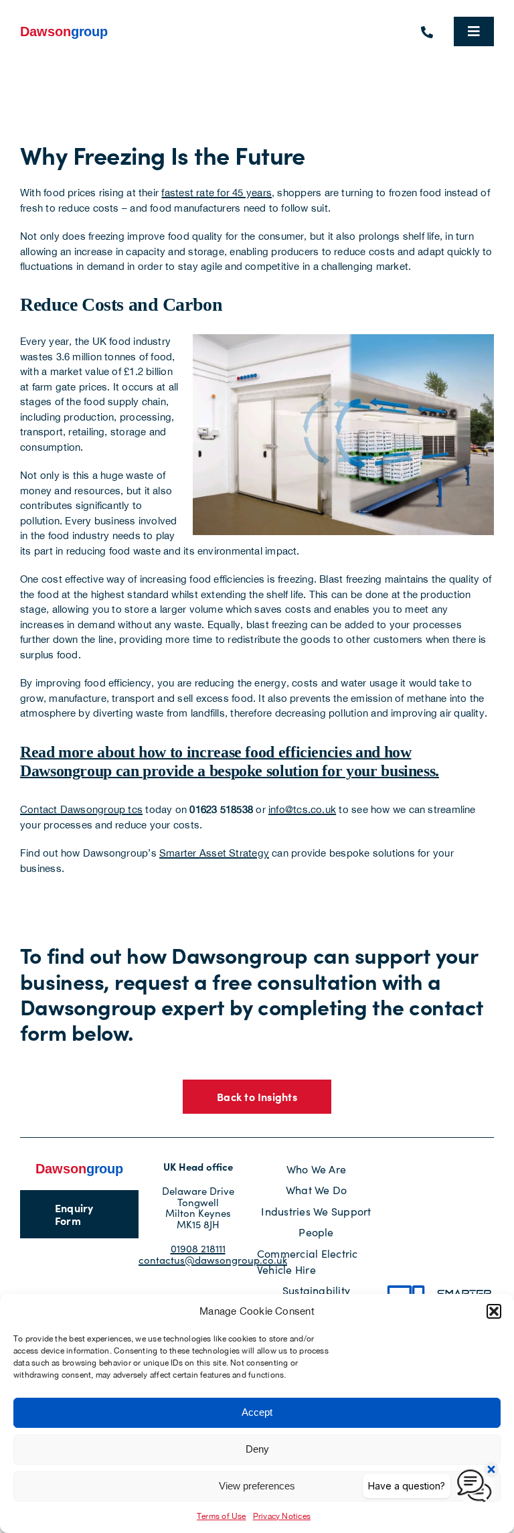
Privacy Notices (282, 1516)
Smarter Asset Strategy (214, 853)
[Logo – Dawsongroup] (64, 29)
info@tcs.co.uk (302, 809)
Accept (257, 1412)
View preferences (257, 1485)
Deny (257, 1449)
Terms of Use (221, 1516)
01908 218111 (198, 1248)
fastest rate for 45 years (216, 192)
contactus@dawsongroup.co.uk (213, 1259)
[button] (494, 1311)
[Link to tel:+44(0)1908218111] (427, 32)
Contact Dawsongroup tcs (81, 809)
